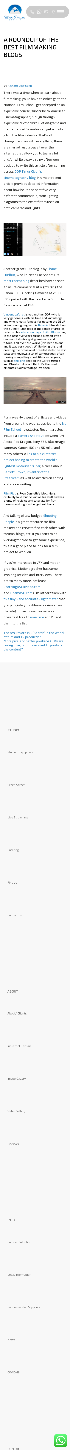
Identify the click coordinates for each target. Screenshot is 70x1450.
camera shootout (31, 435)
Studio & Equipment (20, 752)
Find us (12, 882)
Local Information (19, 1274)
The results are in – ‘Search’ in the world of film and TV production (34, 635)
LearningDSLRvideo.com (22, 587)
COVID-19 (13, 1372)
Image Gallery (16, 1078)
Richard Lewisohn (20, 85)
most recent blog (17, 281)
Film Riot (10, 493)
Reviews (13, 1143)
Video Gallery (16, 1111)
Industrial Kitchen (19, 1046)
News (11, 1339)
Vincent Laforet (14, 314)
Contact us (14, 915)
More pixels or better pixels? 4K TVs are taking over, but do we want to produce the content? (33, 645)
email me (37, 617)
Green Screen (16, 784)
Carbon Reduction (19, 1242)
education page (31, 332)
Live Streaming (17, 817)
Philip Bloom (51, 332)
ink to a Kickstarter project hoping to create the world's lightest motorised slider (30, 460)
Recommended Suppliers (24, 1307)
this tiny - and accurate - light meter (31, 599)
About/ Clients (17, 1013)
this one (19, 360)
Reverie (43, 325)
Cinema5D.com (21, 593)
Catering (13, 850)
